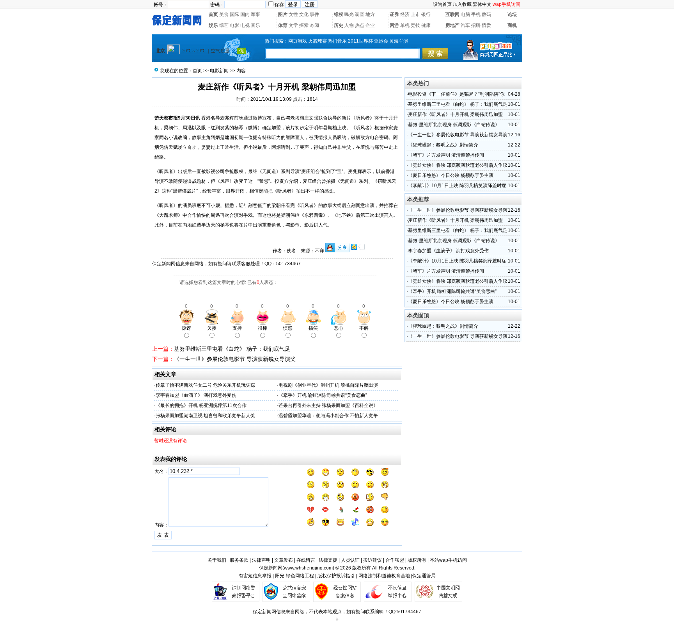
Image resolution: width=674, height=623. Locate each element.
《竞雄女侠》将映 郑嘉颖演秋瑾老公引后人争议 (457, 165)
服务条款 (239, 560)
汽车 (465, 25)
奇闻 (314, 25)
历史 (338, 25)
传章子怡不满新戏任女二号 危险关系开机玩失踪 (205, 385)
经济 (405, 14)
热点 (359, 25)
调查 (359, 14)
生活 (234, 147)
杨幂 (238, 127)
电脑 (465, 14)
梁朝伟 (171, 127)
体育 (282, 25)
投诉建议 (372, 560)
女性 (293, 14)
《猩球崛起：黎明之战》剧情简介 (443, 145)
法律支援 (328, 560)
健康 (426, 25)
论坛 (512, 14)
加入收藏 (462, 4)
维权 (338, 14)
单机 (405, 25)
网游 (394, 25)
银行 (426, 14)
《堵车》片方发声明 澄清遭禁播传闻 (446, 155)
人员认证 (350, 560)
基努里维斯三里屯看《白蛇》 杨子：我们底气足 (232, 349)
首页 (213, 14)
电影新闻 (219, 70)
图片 (282, 14)
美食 (224, 14)
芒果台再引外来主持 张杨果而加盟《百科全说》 (328, 405)
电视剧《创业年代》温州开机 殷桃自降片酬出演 (328, 385)
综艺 (224, 25)
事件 (314, 14)
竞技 (415, 25)
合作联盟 (394, 560)
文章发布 (283, 560)
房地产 (452, 25)
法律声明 (261, 560)
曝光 (349, 14)
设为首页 (442, 4)
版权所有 (417, 560)
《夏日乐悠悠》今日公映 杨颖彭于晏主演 (450, 175)
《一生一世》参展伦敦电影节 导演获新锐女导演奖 (235, 359)
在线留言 (305, 560)
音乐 (255, 25)
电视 (245, 25)
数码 (486, 14)
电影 (234, 25)
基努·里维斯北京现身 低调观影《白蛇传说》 (454, 124)
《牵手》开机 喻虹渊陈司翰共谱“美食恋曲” (322, 395)
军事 (255, 14)
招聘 (476, 25)
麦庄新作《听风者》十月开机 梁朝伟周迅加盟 (455, 114)
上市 (415, 14)
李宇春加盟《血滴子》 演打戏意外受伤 (196, 395)
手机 (476, 14)
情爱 (486, 25)
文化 (304, 14)
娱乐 (213, 25)
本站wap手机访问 (448, 560)
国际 (234, 14)
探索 (304, 25)
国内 (245, 14)
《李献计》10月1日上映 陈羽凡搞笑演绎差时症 (457, 185)
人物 (349, 25)
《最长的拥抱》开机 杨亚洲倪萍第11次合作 (201, 405)
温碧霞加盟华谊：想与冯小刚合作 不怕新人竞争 (328, 415)
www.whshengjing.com (308, 568)
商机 (512, 25)
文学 (293, 25)
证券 (394, 14)
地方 (370, 14)
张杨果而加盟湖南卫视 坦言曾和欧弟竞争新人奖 (205, 415)
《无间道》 (269, 171)
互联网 (452, 14)
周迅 (187, 127)
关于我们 (217, 560)
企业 (370, 25)
